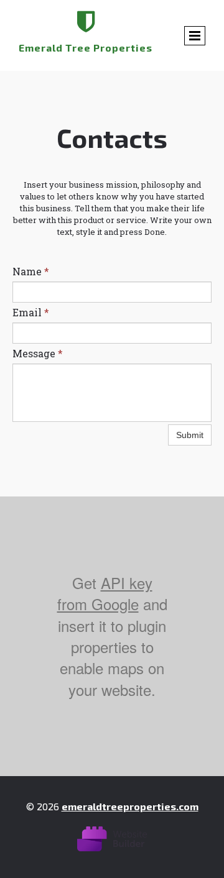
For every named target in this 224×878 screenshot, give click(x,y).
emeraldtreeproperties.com (130, 806)
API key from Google (104, 593)
